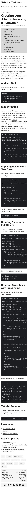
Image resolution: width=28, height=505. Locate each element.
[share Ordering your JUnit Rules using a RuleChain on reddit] (11, 485)
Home (2, 12)
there (2, 415)
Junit (23, 460)
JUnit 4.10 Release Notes (10, 433)
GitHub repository (11, 413)
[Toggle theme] (24, 2)
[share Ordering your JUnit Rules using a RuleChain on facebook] (14, 485)
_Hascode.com (5, 460)
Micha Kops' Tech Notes (11, 2)
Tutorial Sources (9, 47)
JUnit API (5, 431)
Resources (7, 49)
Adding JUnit (8, 32)
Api (3, 456)
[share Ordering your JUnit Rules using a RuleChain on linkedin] (8, 485)
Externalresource (18, 456)
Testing (21, 463)
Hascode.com (15, 460)
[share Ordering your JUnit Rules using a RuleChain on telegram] (20, 485)
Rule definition (8, 34)
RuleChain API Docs (9, 428)
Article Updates (9, 51)
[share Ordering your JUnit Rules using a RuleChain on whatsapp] (17, 485)
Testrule (4, 466)
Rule (3, 463)
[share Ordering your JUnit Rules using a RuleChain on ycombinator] (23, 485)
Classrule (9, 456)
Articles (8, 12)
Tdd (16, 463)
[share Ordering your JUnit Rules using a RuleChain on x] (5, 485)
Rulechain (9, 463)
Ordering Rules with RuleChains (14, 40)
